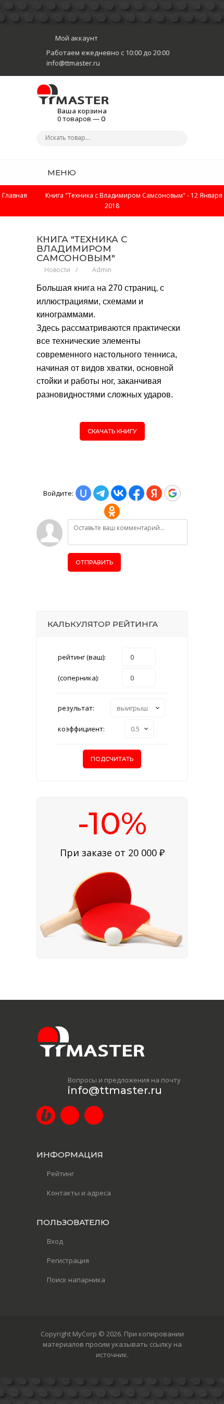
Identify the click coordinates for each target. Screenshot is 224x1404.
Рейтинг (60, 1173)
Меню (60, 172)
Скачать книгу (112, 431)
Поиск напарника (76, 1279)
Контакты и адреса (79, 1192)
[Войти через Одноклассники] (112, 511)
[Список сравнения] (184, 172)
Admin (101, 269)
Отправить (94, 562)
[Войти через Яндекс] (154, 493)
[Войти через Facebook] (136, 493)
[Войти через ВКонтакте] (119, 493)
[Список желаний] (163, 172)
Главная (14, 195)
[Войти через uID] (83, 493)
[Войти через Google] (172, 493)
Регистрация (68, 1260)
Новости (57, 269)
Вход (55, 1241)
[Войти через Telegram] (101, 493)
